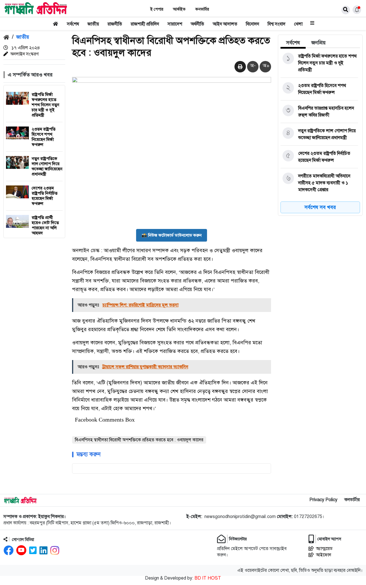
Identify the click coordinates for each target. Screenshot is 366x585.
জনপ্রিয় (318, 42)
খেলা (298, 24)
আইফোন (323, 555)
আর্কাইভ (179, 9)
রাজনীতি (115, 24)
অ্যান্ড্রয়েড (324, 549)
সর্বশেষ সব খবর (320, 207)
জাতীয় (93, 24)
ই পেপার (156, 9)
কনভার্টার (202, 9)
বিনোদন (252, 24)
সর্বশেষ (73, 24)
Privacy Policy (323, 500)
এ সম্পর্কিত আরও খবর (30, 75)
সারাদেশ (175, 24)
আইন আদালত (225, 24)
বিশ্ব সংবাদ (276, 24)
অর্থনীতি (197, 24)
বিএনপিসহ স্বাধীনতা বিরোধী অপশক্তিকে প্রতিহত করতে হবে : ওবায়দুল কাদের (139, 440)
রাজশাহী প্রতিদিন (145, 24)
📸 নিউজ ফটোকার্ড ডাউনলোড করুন (172, 235)
